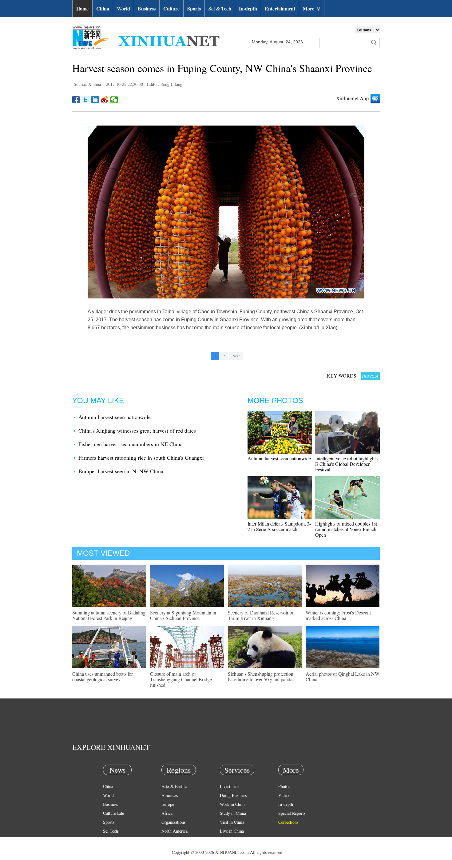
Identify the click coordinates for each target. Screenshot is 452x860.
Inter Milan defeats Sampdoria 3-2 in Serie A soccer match (279, 526)
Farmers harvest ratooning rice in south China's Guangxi (141, 457)
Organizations (173, 822)
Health (108, 840)
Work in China (232, 804)
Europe (167, 804)
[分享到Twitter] (85, 99)
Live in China (232, 831)
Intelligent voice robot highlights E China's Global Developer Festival (346, 464)
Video (283, 795)
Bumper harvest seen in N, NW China (120, 471)
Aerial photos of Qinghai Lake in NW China (342, 676)
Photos (284, 786)
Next (236, 355)
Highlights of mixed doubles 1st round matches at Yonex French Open (346, 529)
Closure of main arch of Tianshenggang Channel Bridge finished (181, 679)
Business (147, 8)
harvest (370, 375)
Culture (171, 8)
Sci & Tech (219, 8)
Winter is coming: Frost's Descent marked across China (338, 615)
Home (82, 8)
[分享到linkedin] (95, 99)
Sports (194, 8)
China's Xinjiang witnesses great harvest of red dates (137, 430)
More (311, 8)
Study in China (233, 813)
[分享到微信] (114, 99)
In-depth (248, 8)
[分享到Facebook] (76, 99)
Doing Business (233, 795)
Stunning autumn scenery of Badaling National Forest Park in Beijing (108, 615)
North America (174, 831)
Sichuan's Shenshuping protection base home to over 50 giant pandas (261, 676)
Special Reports (291, 813)
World (123, 8)
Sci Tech (110, 831)
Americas (169, 795)
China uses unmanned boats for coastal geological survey (102, 676)
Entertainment (280, 8)
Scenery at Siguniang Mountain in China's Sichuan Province (183, 615)
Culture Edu (113, 813)
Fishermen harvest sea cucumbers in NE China (130, 444)
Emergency (230, 840)
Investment (229, 786)
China (102, 8)
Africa (166, 813)
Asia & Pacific (174, 786)
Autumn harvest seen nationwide (114, 417)
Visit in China (232, 822)
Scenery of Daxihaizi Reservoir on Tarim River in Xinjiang (261, 615)
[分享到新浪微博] (105, 99)
